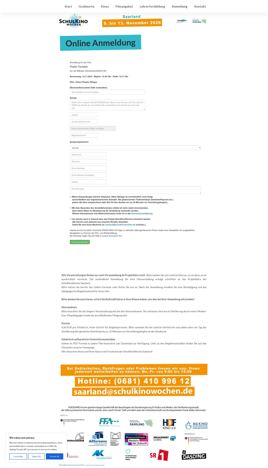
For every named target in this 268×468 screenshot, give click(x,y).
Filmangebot (124, 6)
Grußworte (86, 6)
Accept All (54, 456)
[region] (36, 447)
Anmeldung (180, 6)
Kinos (105, 6)
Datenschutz (100, 465)
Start (68, 6)
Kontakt (200, 6)
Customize (18, 456)
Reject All (36, 456)
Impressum (89, 465)
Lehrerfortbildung (152, 6)
